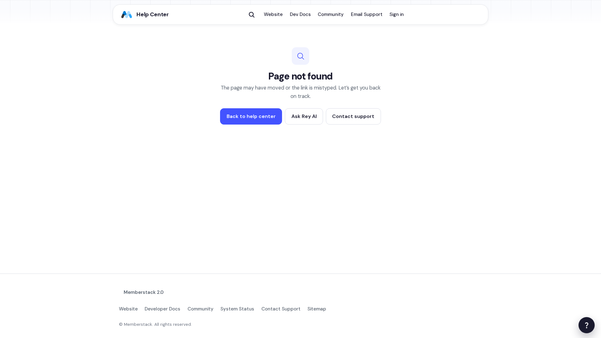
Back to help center (251, 116)
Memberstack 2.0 (144, 292)
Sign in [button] (396, 14)
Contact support (353, 116)
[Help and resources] (586, 325)
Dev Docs (300, 14)
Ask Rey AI (304, 116)
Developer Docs (162, 309)
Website (273, 14)
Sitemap (316, 309)
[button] (251, 14)
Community (331, 14)
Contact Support (280, 309)
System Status (237, 309)
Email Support (367, 14)
